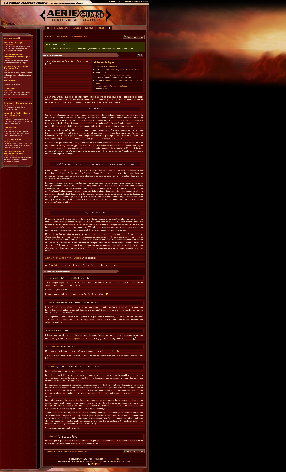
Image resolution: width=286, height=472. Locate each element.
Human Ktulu (8, 71)
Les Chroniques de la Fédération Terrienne (14, 152)
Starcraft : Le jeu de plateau (75, 338)
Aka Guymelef (51, 258)
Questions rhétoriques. (12, 85)
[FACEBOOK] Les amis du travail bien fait (16, 67)
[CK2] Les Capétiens (13, 139)
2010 (104, 89)
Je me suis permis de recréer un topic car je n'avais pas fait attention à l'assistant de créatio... (17, 160)
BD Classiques (10, 127)
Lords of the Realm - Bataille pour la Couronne (17, 114)
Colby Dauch (110, 80)
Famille (109, 75)
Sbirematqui (8, 44)
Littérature (7, 129)
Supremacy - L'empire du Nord (18, 103)
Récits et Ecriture (10, 105)
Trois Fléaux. (10, 81)
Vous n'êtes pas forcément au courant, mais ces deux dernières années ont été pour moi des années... (18, 48)
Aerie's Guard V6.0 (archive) (138, 1)
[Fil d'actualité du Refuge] (19, 39)
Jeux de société (62, 37)
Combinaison (111, 67)
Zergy (49, 278)
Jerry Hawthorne (125, 80)
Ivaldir (100, 462)
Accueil (50, 37)
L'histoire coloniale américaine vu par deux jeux (17, 55)
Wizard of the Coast (118, 86)
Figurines (120, 69)
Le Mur (89, 27)
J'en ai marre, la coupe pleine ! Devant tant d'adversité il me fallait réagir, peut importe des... (18, 75)
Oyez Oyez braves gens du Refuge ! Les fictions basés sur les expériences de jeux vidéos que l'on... (18, 121)
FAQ (108, 1)
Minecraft (62, 27)
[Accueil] (48, 28)
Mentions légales (112, 459)
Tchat (100, 27)
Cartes (106, 69)
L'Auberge (7, 59)
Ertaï (48, 331)
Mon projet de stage (13, 42)
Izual (114, 462)
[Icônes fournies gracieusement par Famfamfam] (94, 464)
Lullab (61, 258)
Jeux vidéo (8, 91)
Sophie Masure (125, 462)
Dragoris (77, 258)
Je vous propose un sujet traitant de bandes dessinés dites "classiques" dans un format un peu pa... (17, 133)
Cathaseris (58, 265)
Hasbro (106, 86)
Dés (113, 69)
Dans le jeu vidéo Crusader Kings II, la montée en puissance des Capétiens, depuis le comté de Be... (18, 145)
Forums (76, 27)
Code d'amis (9, 89)
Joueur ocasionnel (122, 75)
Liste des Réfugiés (118, 1)
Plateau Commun (133, 69)
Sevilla (68, 258)
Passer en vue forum (134, 37)
